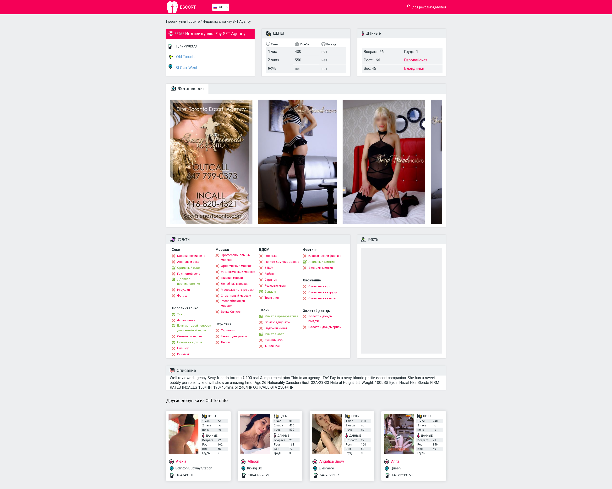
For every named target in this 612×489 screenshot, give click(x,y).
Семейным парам (189, 336)
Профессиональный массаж (236, 257)
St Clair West (186, 67)
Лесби (225, 342)
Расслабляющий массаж (233, 303)
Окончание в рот (320, 286)
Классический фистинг (325, 256)
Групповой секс (188, 273)
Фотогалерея (190, 88)
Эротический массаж (236, 266)
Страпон (271, 279)
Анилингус (272, 346)
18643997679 (258, 475)
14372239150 (402, 475)
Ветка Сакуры (231, 311)
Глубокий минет (276, 328)
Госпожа (271, 256)
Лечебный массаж (234, 283)
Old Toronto (185, 56)
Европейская (415, 60)
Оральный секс (188, 267)
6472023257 (329, 475)
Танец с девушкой (234, 336)
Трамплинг (272, 297)
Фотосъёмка (186, 320)
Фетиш (182, 295)
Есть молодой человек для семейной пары (194, 328)
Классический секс (191, 256)
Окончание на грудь (322, 292)
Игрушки (183, 289)
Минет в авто (274, 334)
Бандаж (270, 291)
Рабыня (270, 273)
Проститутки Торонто (183, 21)
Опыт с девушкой (277, 322)
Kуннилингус (274, 340)
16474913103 (186, 475)
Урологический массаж (238, 272)
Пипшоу (183, 348)
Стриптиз (228, 330)
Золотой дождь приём (325, 327)
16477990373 (186, 46)
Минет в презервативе (281, 316)
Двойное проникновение (188, 281)
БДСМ (269, 267)
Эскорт (182, 314)
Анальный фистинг (322, 261)
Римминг (183, 354)
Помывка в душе (189, 342)
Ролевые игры (275, 285)
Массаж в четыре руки (237, 289)
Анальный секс (188, 261)
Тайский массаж (232, 277)
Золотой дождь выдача (320, 318)
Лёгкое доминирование (282, 261)
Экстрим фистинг (321, 267)
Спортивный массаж (236, 295)
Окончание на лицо (322, 298)
